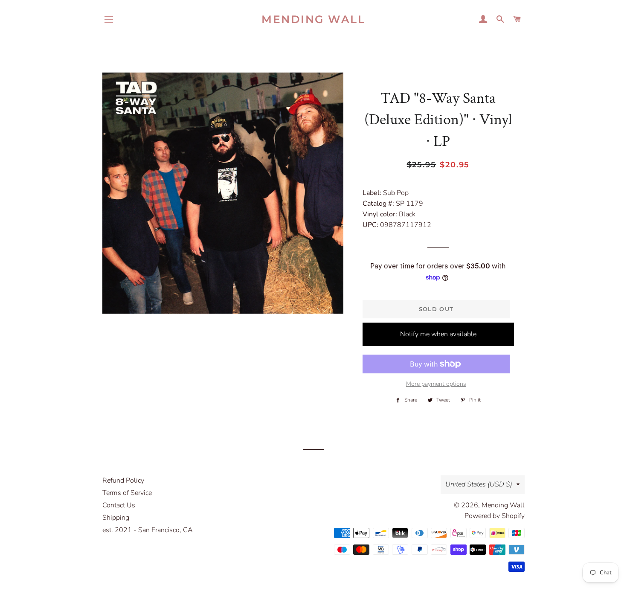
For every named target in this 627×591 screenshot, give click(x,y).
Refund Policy (123, 480)
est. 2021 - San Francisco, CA (147, 530)
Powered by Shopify (494, 516)
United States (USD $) (478, 484)
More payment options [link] (436, 384)
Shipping (115, 517)
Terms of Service (127, 493)
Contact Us (118, 505)
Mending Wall (313, 19)
